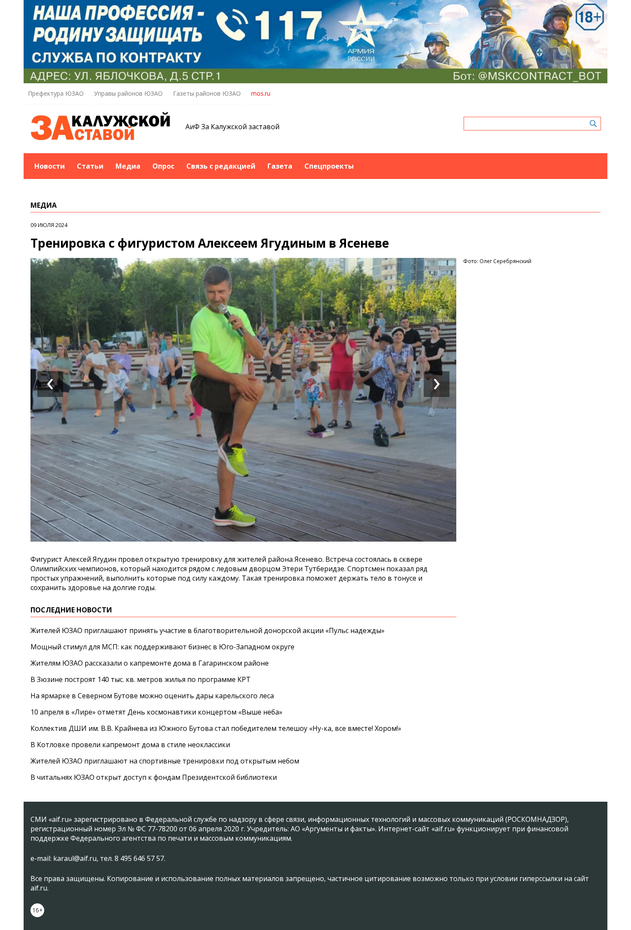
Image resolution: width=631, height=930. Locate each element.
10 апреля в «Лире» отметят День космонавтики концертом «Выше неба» (156, 712)
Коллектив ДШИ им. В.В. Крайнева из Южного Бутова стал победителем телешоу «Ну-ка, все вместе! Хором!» (215, 728)
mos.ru (260, 93)
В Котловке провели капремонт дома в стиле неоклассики (130, 744)
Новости (49, 166)
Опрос (163, 166)
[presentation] (50, 384)
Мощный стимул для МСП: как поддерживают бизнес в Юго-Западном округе (162, 646)
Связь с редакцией (220, 166)
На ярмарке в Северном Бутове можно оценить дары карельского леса (152, 695)
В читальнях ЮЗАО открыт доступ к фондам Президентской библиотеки (153, 777)
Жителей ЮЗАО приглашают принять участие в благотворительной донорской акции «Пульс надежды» (207, 630)
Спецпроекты (329, 166)
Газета (279, 166)
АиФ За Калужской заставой (232, 126)
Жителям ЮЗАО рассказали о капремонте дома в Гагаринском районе (149, 663)
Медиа (127, 166)
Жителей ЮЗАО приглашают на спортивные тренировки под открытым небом (164, 761)
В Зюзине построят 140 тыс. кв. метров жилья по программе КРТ (140, 679)
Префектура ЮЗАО (56, 93)
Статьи (90, 166)
